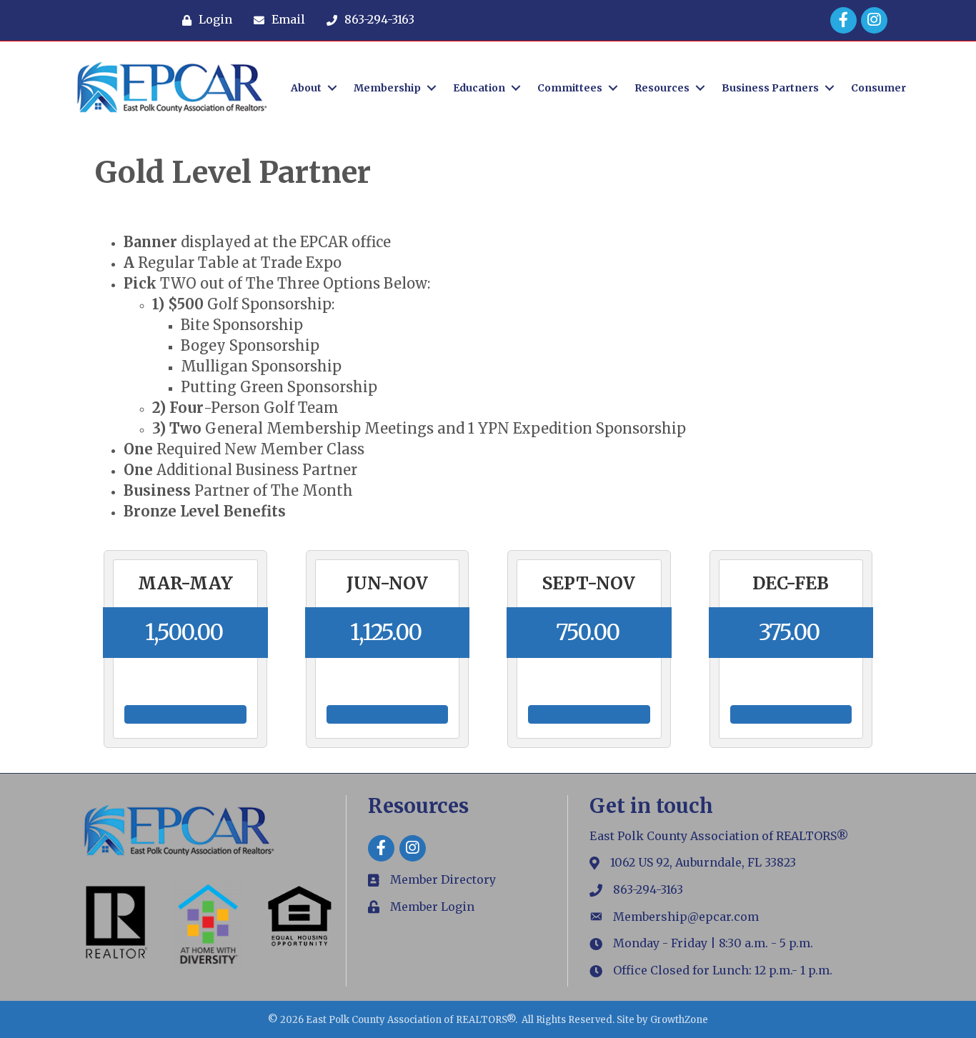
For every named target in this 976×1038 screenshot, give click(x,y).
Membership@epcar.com (686, 916)
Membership (387, 87)
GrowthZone (679, 1020)
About (306, 87)
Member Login (432, 906)
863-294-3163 (648, 889)
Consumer (878, 87)
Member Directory (443, 879)
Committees (569, 87)
